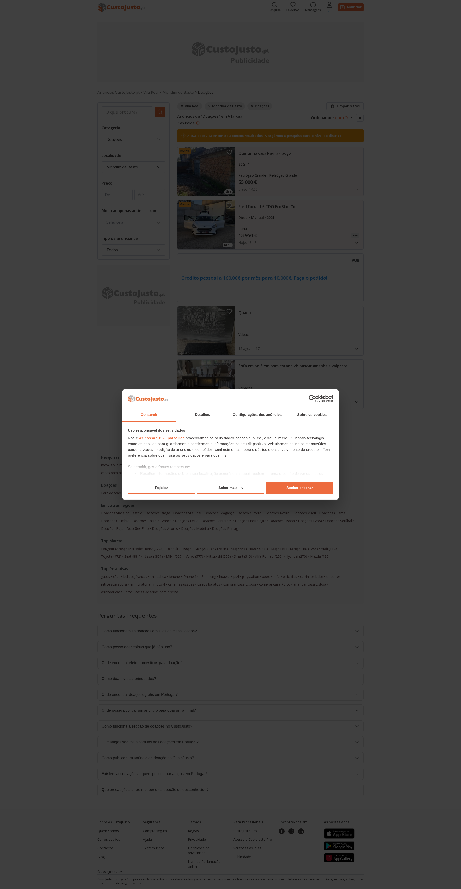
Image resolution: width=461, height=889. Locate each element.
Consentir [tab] (149, 415)
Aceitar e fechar (299, 488)
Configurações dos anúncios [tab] (257, 415)
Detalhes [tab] (202, 415)
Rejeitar (161, 488)
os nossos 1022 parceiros (162, 438)
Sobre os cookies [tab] (312, 415)
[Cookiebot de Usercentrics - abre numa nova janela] (312, 398)
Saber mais (227, 488)
